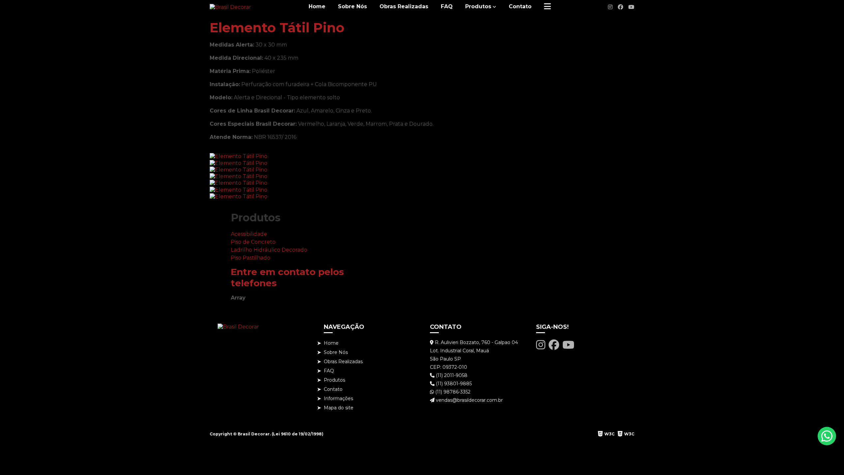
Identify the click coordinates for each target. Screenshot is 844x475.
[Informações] (547, 6)
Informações (338, 398)
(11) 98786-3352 (452, 392)
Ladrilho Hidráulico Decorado (269, 250)
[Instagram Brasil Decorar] (610, 7)
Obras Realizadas (403, 6)
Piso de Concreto (253, 242)
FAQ (447, 6)
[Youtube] (568, 344)
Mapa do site (338, 408)
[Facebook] (554, 344)
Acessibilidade (249, 234)
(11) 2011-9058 (451, 375)
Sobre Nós (352, 6)
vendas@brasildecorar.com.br (469, 400)
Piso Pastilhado (250, 258)
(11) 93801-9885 (453, 384)
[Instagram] (540, 344)
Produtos (478, 6)
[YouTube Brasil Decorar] (631, 7)
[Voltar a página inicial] (230, 7)
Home (317, 6)
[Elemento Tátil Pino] (238, 156)
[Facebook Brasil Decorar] (620, 7)
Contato (520, 6)
